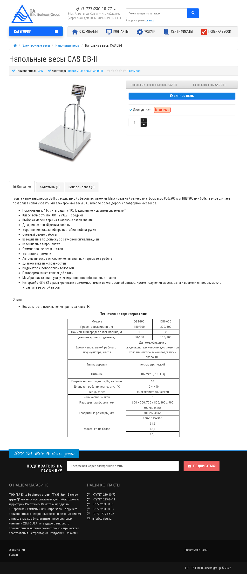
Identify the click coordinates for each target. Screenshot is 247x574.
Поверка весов (219, 31)
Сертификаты (181, 31)
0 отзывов (134, 71)
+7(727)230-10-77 (95, 9)
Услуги (149, 31)
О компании (88, 31)
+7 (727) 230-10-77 (103, 494)
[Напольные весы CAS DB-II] (65, 124)
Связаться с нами (196, 550)
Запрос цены (183, 96)
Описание (24, 186)
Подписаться (204, 466)
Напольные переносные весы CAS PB (154, 85)
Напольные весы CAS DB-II (209, 85)
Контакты (121, 31)
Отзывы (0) (52, 187)
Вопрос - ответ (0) (82, 187)
